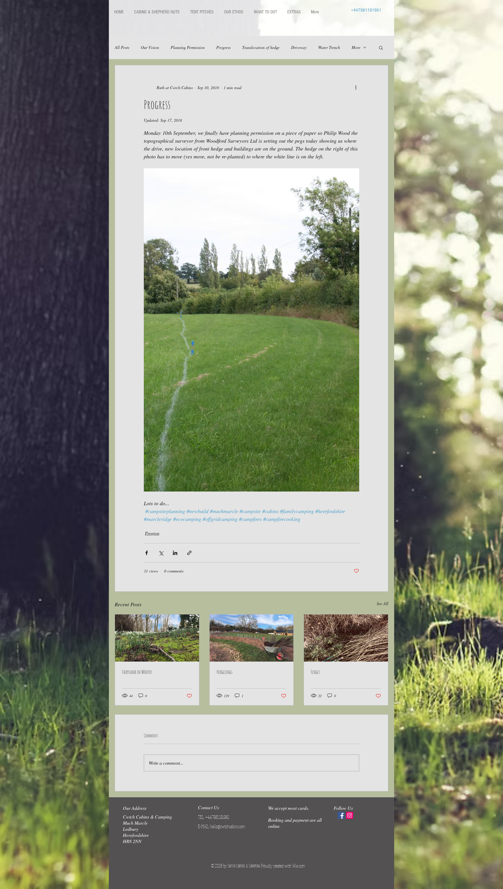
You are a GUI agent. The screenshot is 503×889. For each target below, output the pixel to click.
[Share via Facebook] (146, 553)
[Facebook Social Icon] (341, 815)
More (356, 47)
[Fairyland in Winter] (157, 638)
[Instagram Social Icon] (349, 815)
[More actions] (355, 87)
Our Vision (150, 47)
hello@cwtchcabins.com (227, 826)
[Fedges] (346, 638)
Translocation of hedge (260, 47)
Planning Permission (188, 47)
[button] (381, 47)
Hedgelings (224, 672)
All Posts (122, 47)
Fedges (315, 672)
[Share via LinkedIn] (175, 553)
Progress (223, 47)
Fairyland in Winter (137, 672)
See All (382, 603)
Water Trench (329, 47)
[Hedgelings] (252, 638)
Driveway (299, 47)
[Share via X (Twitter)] (161, 553)
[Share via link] (189, 553)
